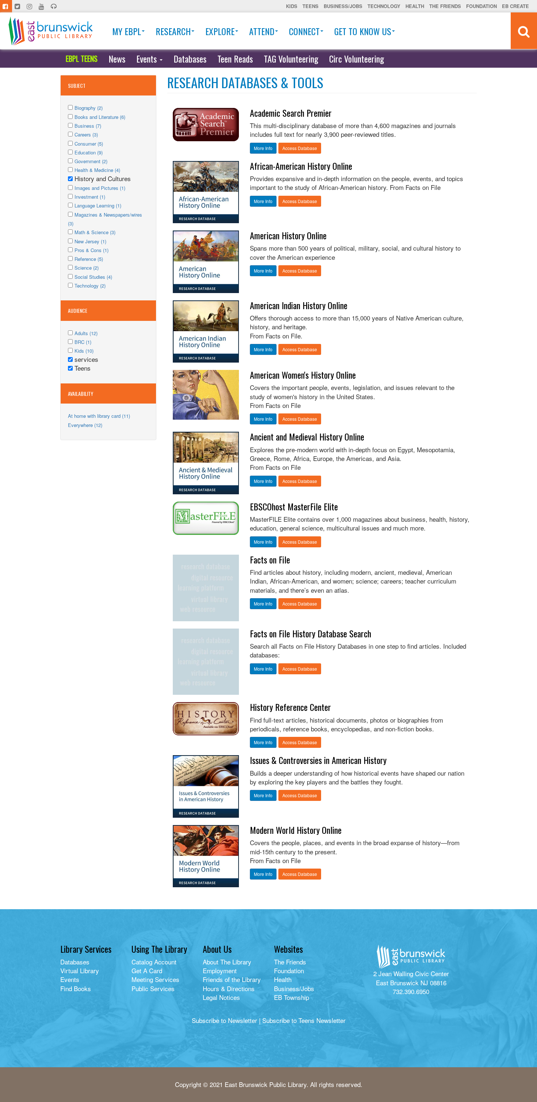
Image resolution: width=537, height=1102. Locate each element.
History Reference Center (290, 706)
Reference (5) (89, 258)
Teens (310, 6)
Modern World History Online (296, 829)
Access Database (299, 148)
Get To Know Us (362, 31)
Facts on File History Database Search (310, 633)
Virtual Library (79, 970)
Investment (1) (90, 196)
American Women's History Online (303, 374)
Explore (220, 31)
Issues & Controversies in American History (318, 759)
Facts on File (270, 559)
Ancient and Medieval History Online (307, 436)
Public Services (153, 988)
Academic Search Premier (291, 112)
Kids (291, 6)
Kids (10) (84, 350)
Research (173, 31)
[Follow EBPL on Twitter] (18, 6)
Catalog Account (154, 961)
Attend (261, 31)
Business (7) (88, 125)
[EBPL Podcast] (54, 6)
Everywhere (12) (85, 424)
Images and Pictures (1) (100, 187)
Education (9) (89, 152)
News (116, 58)
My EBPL (126, 31)
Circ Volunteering (356, 58)
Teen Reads (235, 58)
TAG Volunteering (291, 58)
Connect (304, 31)
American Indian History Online (298, 305)
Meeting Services (155, 979)
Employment (220, 970)
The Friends (445, 6)
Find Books (75, 988)
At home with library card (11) (99, 415)
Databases (190, 58)
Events (147, 58)
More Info (263, 148)
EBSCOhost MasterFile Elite (294, 506)
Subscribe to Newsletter (224, 1020)
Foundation (481, 6)
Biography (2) (89, 107)
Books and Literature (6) (100, 116)
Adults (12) (86, 333)
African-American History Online (301, 165)
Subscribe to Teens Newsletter (304, 1020)
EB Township (291, 997)
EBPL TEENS (82, 58)
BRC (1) (83, 341)
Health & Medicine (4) (97, 169)
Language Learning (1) (98, 205)
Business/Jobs (343, 6)
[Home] (50, 30)
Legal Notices (221, 997)
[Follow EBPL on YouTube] (42, 6)
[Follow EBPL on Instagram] (30, 6)
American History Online (288, 235)
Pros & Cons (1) (91, 250)
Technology (383, 6)
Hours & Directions (229, 988)
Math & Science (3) (95, 232)
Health (414, 6)
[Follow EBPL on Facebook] (6, 6)
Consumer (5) (89, 143)
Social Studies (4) (93, 276)
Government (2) (91, 161)
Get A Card (147, 970)
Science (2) (87, 267)
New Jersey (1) (90, 241)
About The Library (227, 961)
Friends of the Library (232, 979)
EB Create (515, 6)
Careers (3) (86, 134)
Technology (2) (90, 285)
